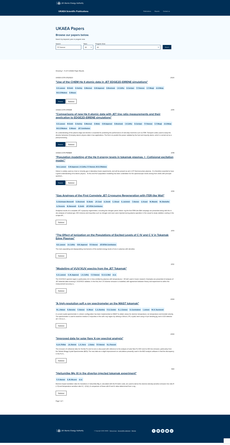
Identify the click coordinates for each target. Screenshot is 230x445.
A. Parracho (60, 206)
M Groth (70, 88)
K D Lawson (60, 88)
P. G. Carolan (111, 309)
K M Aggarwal (99, 88)
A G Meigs (160, 88)
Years (85, 44)
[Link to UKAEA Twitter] (154, 431)
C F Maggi (150, 88)
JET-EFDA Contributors (108, 244)
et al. (114, 275)
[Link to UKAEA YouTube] (167, 431)
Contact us (166, 11)
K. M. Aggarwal (73, 275)
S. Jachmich (125, 201)
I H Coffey (120, 88)
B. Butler (90, 201)
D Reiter (97, 124)
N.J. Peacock (111, 344)
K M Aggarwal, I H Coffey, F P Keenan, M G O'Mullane (87, 167)
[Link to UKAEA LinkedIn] (162, 431)
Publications (147, 11)
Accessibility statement (124, 431)
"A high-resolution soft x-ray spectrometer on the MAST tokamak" (97, 303)
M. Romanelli (71, 206)
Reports (157, 11)
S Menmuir (88, 88)
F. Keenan (81, 309)
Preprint (60, 101)
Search (58, 44)
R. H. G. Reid (106, 275)
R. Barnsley (71, 309)
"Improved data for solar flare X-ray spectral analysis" (89, 338)
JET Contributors (84, 128)
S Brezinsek (110, 88)
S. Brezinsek (80, 201)
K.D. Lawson (60, 244)
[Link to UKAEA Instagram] (171, 431)
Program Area (100, 44)
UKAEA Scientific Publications (73, 11)
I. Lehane (146, 309)
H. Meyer (90, 309)
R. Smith (81, 206)
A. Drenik (107, 201)
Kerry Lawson (61, 167)
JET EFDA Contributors (94, 206)
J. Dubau (91, 344)
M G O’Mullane (61, 128)
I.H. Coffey (71, 244)
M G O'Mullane (61, 92)
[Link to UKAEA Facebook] (158, 431)
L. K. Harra (82, 344)
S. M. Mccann (72, 379)
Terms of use (113, 431)
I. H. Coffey (85, 275)
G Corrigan (130, 88)
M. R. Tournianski (158, 309)
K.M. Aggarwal (82, 244)
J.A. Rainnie (72, 344)
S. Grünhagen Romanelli (65, 201)
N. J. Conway (122, 309)
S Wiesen (72, 92)
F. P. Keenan (95, 275)
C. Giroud (115, 201)
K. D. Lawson (61, 275)
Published (71, 101)
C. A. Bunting (100, 309)
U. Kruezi (144, 201)
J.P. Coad (98, 201)
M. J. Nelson (60, 309)
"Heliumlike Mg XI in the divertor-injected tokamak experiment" (96, 373)
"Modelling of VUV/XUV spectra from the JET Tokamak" (91, 268)
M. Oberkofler (164, 201)
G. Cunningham (135, 309)
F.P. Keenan (94, 244)
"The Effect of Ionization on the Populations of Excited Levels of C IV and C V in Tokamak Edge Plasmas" (112, 236)
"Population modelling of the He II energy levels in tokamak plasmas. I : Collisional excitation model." (114, 158)
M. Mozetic (153, 201)
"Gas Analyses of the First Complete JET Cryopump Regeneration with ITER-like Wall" (110, 195)
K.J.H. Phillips (61, 344)
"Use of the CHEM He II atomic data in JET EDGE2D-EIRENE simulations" (102, 82)
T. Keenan (135, 201)
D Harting (78, 88)
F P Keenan (140, 88)
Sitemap (134, 431)
